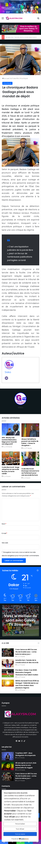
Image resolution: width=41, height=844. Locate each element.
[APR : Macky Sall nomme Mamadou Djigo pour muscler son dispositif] (11, 429)
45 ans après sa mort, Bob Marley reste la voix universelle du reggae (25, 765)
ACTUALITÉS (14, 78)
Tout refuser (20, 829)
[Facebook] (16, 741)
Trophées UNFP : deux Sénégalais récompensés (25, 754)
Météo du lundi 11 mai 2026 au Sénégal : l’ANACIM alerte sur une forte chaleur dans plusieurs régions (27, 684)
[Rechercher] (38, 19)
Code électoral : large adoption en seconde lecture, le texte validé (10, 470)
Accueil (6, 78)
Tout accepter (20, 834)
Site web (5, 543)
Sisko (8, 372)
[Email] (6, 378)
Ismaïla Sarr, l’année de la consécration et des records (26, 661)
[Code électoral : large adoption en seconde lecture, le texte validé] (11, 458)
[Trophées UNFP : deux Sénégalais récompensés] (8, 756)
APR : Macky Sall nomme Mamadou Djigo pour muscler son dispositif (9, 441)
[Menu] (3, 19)
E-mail (4, 533)
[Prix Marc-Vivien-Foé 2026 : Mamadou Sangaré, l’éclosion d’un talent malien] (8, 673)
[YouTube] (19, 741)
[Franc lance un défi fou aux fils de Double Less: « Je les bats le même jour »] (8, 652)
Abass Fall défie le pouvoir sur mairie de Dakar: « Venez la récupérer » (29, 442)
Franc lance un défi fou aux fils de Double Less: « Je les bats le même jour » (26, 651)
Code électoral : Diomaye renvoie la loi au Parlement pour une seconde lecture (30, 472)
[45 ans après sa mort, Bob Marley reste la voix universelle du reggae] (8, 766)
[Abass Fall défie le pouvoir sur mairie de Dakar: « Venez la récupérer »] (30, 430)
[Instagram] (22, 741)
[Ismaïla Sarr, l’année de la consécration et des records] (8, 663)
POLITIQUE (24, 78)
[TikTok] (24, 741)
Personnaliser (20, 824)
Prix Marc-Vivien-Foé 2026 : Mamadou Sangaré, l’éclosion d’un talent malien (26, 672)
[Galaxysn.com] (14, 18)
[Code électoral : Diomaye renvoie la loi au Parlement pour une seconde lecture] (30, 459)
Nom (4, 524)
